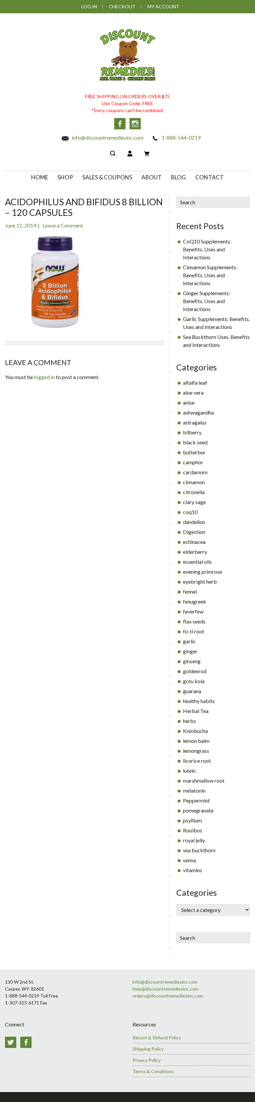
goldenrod (195, 671)
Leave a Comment (62, 225)
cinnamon (194, 482)
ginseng (192, 661)
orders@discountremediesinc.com (167, 996)
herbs (189, 721)
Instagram (135, 123)
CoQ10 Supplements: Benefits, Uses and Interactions (207, 249)
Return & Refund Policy (156, 1037)
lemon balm (196, 741)
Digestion (194, 532)
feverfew (193, 611)
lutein (189, 770)
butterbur (194, 452)
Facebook (120, 123)
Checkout (122, 6)
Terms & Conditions (153, 1071)
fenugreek (194, 601)
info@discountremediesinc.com (107, 137)
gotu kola (194, 681)
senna (189, 860)
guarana (192, 691)
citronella (194, 492)
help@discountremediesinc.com (165, 989)
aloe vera (193, 392)
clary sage (194, 502)
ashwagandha (198, 412)
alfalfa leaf (195, 382)
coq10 (190, 512)
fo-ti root (193, 631)
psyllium (192, 820)
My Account (163, 6)
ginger (190, 651)
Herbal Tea (196, 711)
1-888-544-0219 (181, 137)
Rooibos (192, 830)
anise (189, 402)
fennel (190, 591)
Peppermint (196, 800)
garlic (189, 641)
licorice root (197, 760)
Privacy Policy (146, 1060)
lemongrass (196, 750)
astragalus (195, 422)
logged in (44, 377)
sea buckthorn (199, 850)
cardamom (195, 472)
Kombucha (195, 731)
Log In (89, 6)
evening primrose (202, 571)
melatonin (194, 790)
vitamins (192, 870)
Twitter (10, 1042)
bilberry (192, 432)
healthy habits (199, 701)
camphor (193, 462)
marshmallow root (203, 780)
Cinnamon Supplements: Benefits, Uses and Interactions (210, 275)
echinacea (194, 542)
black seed (195, 442)
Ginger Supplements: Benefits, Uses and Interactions (206, 301)
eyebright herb (200, 581)
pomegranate (198, 810)
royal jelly (194, 840)
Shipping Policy (148, 1049)
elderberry (195, 552)
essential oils (197, 561)
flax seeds (194, 621)
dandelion (194, 522)
